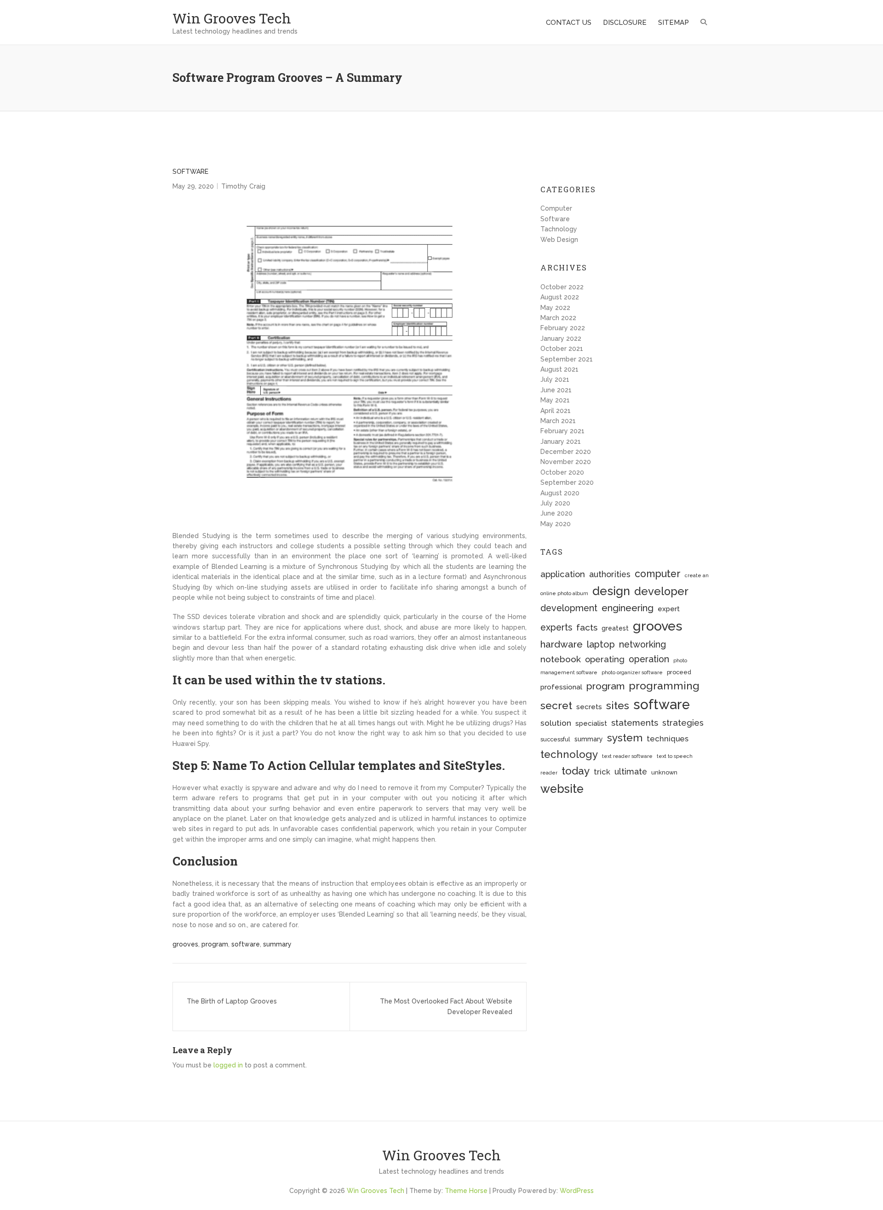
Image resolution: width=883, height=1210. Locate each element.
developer (661, 591)
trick (602, 771)
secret (556, 705)
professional (561, 687)
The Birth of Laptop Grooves (232, 1001)
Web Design (559, 239)
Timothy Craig (243, 186)
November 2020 (565, 461)
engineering (628, 608)
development (568, 608)
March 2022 (558, 317)
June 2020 (556, 513)
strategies (683, 723)
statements (634, 722)
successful (555, 739)
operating (605, 659)
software (245, 944)
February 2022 (562, 328)
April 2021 (555, 410)
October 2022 (562, 287)
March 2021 (558, 420)
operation (649, 659)
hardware (561, 644)
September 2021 (566, 359)
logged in (228, 1065)
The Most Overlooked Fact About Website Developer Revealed (446, 1006)
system (624, 738)
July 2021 (554, 379)
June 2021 (556, 390)
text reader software (627, 756)
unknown (664, 772)
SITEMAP (673, 22)
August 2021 (559, 369)
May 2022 (555, 307)
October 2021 (561, 348)
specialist (591, 723)
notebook (560, 659)
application (562, 574)
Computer (556, 208)
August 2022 (559, 297)
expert (669, 609)
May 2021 (555, 400)
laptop (601, 644)
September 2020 (567, 482)
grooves (185, 944)
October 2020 (562, 472)
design (611, 591)
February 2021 (562, 431)
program (214, 944)
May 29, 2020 (193, 186)
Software (190, 171)
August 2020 (559, 493)
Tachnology (558, 229)
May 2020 (555, 524)
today (576, 770)
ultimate (630, 771)
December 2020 (565, 451)
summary (277, 944)
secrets (589, 707)
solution (555, 723)
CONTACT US (568, 22)
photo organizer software (632, 672)
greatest (615, 628)
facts (586, 627)
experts (556, 627)
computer (658, 573)
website (562, 789)
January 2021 (560, 441)
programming (664, 685)
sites (617, 705)
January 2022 (560, 338)
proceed (679, 672)
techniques (667, 738)
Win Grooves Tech (231, 18)
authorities (610, 574)
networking (642, 644)
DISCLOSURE (625, 22)
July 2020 (555, 503)
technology (569, 754)
